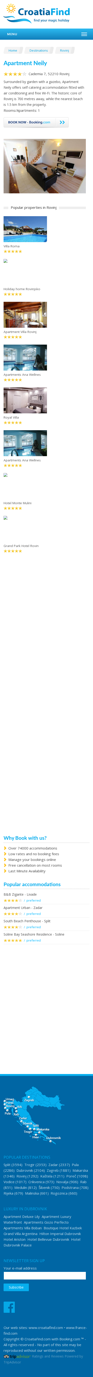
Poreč (71, 1176)
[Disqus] (45, 631)
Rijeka (8, 1193)
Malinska (32, 1193)
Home (13, 50)
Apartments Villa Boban (23, 1228)
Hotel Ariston (15, 1239)
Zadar (53, 1164)
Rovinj (65, 50)
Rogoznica (59, 1193)
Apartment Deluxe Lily (22, 1216)
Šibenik (44, 1187)
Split (7, 1164)
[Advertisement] (46, 1000)
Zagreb (53, 1170)
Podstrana (70, 1187)
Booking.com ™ (71, 1339)
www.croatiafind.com (46, 1327)
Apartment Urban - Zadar (23, 907)
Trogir (29, 1164)
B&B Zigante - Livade (20, 894)
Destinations (39, 50)
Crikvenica (36, 1181)
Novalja (62, 1181)
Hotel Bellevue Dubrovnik (48, 1239)
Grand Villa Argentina (20, 1233)
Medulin (20, 1187)
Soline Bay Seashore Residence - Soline (34, 934)
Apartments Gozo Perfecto (46, 1222)
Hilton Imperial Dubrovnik (60, 1233)
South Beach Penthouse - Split (27, 921)
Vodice (9, 1181)
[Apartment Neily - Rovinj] (45, 165)
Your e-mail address (20, 1268)
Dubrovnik (24, 1170)
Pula (75, 1164)
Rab (83, 1181)
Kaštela (46, 1176)
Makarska (80, 1170)
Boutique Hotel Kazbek (63, 1228)
